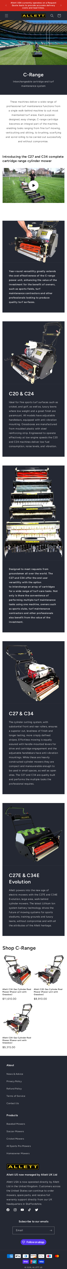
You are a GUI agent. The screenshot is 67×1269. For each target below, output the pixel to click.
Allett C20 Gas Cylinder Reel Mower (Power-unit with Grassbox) (48, 991)
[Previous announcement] (6, 5)
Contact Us (13, 1103)
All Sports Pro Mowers (19, 1146)
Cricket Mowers (15, 1138)
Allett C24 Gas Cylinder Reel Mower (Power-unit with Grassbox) (16, 1040)
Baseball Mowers (16, 1124)
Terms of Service (16, 1096)
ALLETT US (37, 1267)
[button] (6, 15)
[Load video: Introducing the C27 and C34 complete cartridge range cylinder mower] (33, 185)
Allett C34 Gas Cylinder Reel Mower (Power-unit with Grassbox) (16, 991)
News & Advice (15, 1074)
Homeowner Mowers (18, 1153)
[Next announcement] (61, 5)
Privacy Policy (14, 1081)
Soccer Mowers (15, 1131)
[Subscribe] (50, 1230)
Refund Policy (14, 1088)
